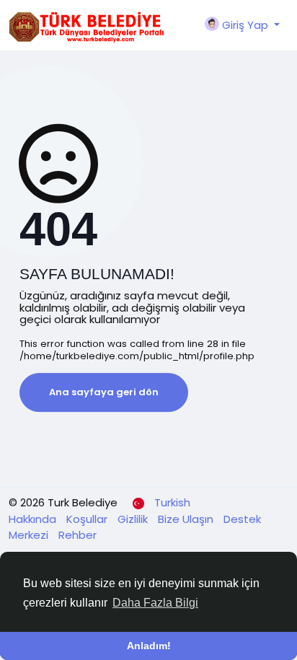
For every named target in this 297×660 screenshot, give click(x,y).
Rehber (77, 534)
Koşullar (88, 519)
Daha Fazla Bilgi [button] (155, 603)
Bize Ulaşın (187, 519)
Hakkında (34, 519)
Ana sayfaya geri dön (104, 392)
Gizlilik (134, 519)
